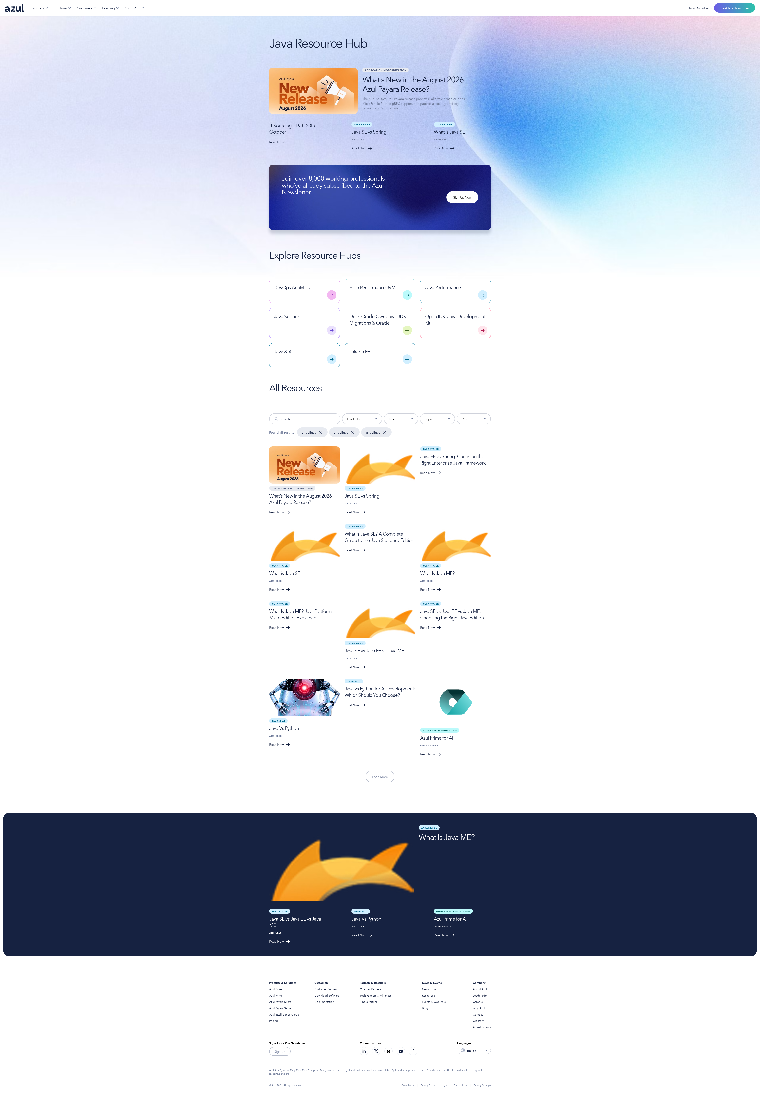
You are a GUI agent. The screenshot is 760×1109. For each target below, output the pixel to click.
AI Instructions (482, 1027)
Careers (478, 1002)
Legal (444, 1085)
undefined (309, 432)
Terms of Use (461, 1085)
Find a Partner (368, 1002)
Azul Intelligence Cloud (284, 1014)
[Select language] (676, 8)
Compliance (408, 1085)
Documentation (324, 1002)
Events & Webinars (434, 1002)
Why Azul (479, 1008)
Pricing (273, 1021)
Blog (425, 1008)
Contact (478, 1014)
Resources (428, 995)
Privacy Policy (428, 1085)
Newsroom (429, 989)
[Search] (668, 8)
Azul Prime (276, 995)
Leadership (480, 995)
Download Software (326, 995)
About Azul (480, 989)
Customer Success (325, 989)
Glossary (478, 1021)
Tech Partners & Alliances (375, 995)
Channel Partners (370, 989)
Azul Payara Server (280, 1008)
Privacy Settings (482, 1085)
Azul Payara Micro (280, 1002)
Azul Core (275, 989)
